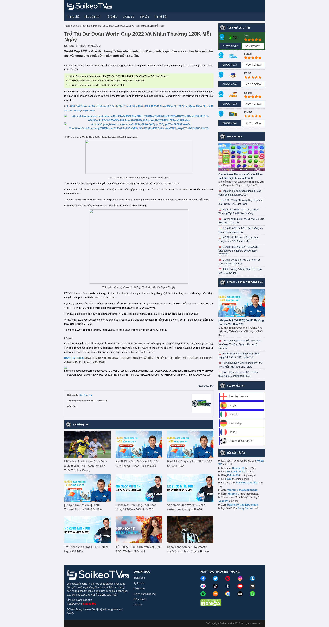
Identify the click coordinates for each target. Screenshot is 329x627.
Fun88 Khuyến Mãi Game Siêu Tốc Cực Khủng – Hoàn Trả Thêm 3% (106, 80)
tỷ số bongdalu (109, 609)
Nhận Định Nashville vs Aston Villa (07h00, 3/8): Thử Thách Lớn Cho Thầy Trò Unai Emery (118, 76)
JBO (246, 35)
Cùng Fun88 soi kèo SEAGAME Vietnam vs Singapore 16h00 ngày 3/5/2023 (238, 250)
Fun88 (248, 53)
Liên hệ (138, 604)
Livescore (139, 588)
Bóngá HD (238, 467)
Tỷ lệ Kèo (139, 583)
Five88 (248, 112)
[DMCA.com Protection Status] (210, 602)
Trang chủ (73, 16)
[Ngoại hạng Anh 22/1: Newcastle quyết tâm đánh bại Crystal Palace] (190, 529)
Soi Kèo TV (85, 395)
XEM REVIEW (252, 46)
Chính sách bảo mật (145, 593)
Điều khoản (140, 599)
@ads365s (89, 603)
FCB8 (247, 73)
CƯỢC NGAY (230, 46)
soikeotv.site (74, 583)
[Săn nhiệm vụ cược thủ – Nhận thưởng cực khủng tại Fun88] (190, 487)
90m (229, 478)
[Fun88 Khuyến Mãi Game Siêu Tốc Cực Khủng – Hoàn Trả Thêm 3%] (139, 444)
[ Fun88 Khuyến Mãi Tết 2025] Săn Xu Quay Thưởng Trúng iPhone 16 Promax (239, 344)
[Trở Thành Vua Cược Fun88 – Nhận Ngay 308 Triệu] (87, 529)
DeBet (248, 92)
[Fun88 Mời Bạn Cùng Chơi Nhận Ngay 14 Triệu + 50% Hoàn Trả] (139, 487)
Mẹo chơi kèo (234, 136)
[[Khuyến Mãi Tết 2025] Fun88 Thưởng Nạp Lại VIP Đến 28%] (87, 487)
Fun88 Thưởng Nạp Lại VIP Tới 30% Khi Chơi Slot (97, 85)
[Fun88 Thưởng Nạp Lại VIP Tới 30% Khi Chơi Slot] (190, 444)
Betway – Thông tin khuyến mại (245, 282)
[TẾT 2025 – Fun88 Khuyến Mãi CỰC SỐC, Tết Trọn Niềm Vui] (139, 529)
